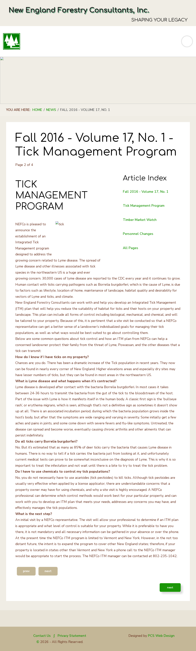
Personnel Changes (138, 233)
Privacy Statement (72, 635)
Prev (26, 571)
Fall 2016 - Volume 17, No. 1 (145, 191)
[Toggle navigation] (187, 41)
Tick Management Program (143, 205)
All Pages (130, 248)
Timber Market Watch (140, 219)
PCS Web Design (161, 635)
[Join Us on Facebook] (36, 620)
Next (48, 571)
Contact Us (42, 635)
